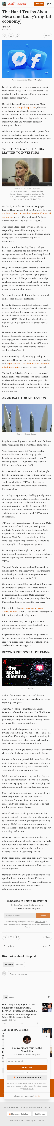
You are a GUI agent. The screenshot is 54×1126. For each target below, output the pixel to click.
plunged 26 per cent (26, 107)
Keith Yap (13, 1020)
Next (45, 946)
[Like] (4, 35)
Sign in (48, 3)
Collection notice (42, 1107)
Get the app (40, 1114)
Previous (10, 946)
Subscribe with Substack (29, 1077)
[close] (46, 1036)
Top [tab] (5, 997)
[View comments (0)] (11, 35)
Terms (31, 1107)
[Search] (49, 997)
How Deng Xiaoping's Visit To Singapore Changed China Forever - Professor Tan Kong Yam (18, 1007)
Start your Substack (20, 1114)
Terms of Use (41, 1083)
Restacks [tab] (19, 964)
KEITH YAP (6, 27)
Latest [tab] (12, 997)
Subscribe (39, 3)
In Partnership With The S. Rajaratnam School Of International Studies (19, 1015)
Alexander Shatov (26, 80)
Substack (14, 1120)
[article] (27, 1014)
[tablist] (13, 964)
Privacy (24, 1107)
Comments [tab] (8, 964)
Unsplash (39, 80)
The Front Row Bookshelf (15, 1029)
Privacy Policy (28, 1088)
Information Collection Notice (35, 1086)
